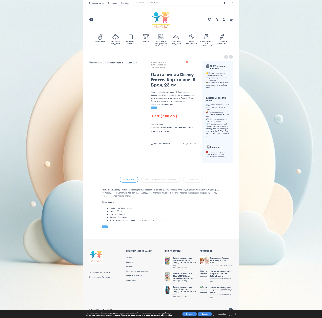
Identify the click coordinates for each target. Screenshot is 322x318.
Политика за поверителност (137, 271)
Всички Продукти (159, 62)
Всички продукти (97, 3)
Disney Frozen (163, 131)
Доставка (130, 262)
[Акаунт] (224, 19)
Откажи (205, 314)
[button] (217, 19)
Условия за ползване (134, 276)
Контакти (125, 3)
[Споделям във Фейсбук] (183, 144)
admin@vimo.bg (103, 277)
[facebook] (91, 19)
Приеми (189, 314)
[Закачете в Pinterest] (190, 144)
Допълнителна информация (161, 180)
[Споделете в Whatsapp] (194, 144)
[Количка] (231, 19)
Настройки (167, 315)
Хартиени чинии (158, 67)
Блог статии (131, 280)
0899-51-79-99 (152, 3)
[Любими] (209, 19)
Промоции (112, 3)
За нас (129, 257)
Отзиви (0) (193, 180)
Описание (129, 180)
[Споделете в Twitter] (186, 144)
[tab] (129, 180)
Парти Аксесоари (159, 65)
